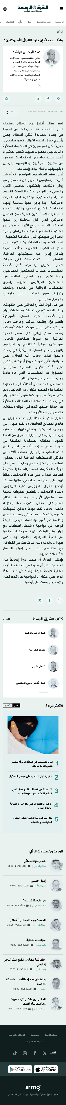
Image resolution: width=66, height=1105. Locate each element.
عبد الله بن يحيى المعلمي (30, 680)
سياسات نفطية (36, 937)
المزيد (8, 616)
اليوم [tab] (16, 702)
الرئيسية (59, 19)
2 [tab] (33, 690)
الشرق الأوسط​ (44, 19)
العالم (30, 19)
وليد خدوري (41, 942)
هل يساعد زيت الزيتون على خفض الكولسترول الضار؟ (32, 817)
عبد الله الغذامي (39, 922)
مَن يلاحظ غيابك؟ (34, 897)
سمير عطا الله (37, 647)
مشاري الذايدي (40, 863)
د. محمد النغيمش (39, 902)
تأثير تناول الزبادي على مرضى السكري (30, 773)
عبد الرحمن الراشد (35, 630)
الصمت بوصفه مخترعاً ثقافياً (28, 917)
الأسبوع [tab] (8, 702)
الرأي (20, 19)
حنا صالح (42, 986)
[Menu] (62, 7)
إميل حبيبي (38, 877)
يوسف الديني (41, 966)
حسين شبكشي (40, 1006)
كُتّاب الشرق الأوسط (47, 616)
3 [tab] (22, 690)
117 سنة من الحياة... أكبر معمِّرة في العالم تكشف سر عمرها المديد (32, 788)
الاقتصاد (10, 19)
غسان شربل (38, 663)
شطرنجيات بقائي (34, 858)
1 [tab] (43, 690)
